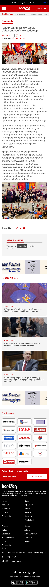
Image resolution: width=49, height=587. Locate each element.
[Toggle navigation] (4, 8)
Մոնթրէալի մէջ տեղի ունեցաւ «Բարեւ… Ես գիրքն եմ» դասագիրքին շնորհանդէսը (23, 310)
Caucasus (6, 534)
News (26, 501)
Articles (27, 530)
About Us (5, 505)
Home (4, 501)
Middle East (29, 520)
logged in (22, 246)
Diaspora (28, 516)
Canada (5, 526)
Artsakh (27, 512)
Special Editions (8, 537)
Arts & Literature (30, 534)
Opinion (27, 526)
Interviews (28, 537)
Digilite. (38, 576)
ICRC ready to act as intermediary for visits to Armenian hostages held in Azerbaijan (22, 344)
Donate (40, 8)
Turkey (4, 530)
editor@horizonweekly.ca (12, 561)
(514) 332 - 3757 (9, 557)
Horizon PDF (7, 541)
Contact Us (6, 516)
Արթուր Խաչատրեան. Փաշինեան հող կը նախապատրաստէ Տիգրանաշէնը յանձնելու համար (24, 380)
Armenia (27, 508)
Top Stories (28, 505)
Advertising (6, 508)
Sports (27, 541)
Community (6, 545)
